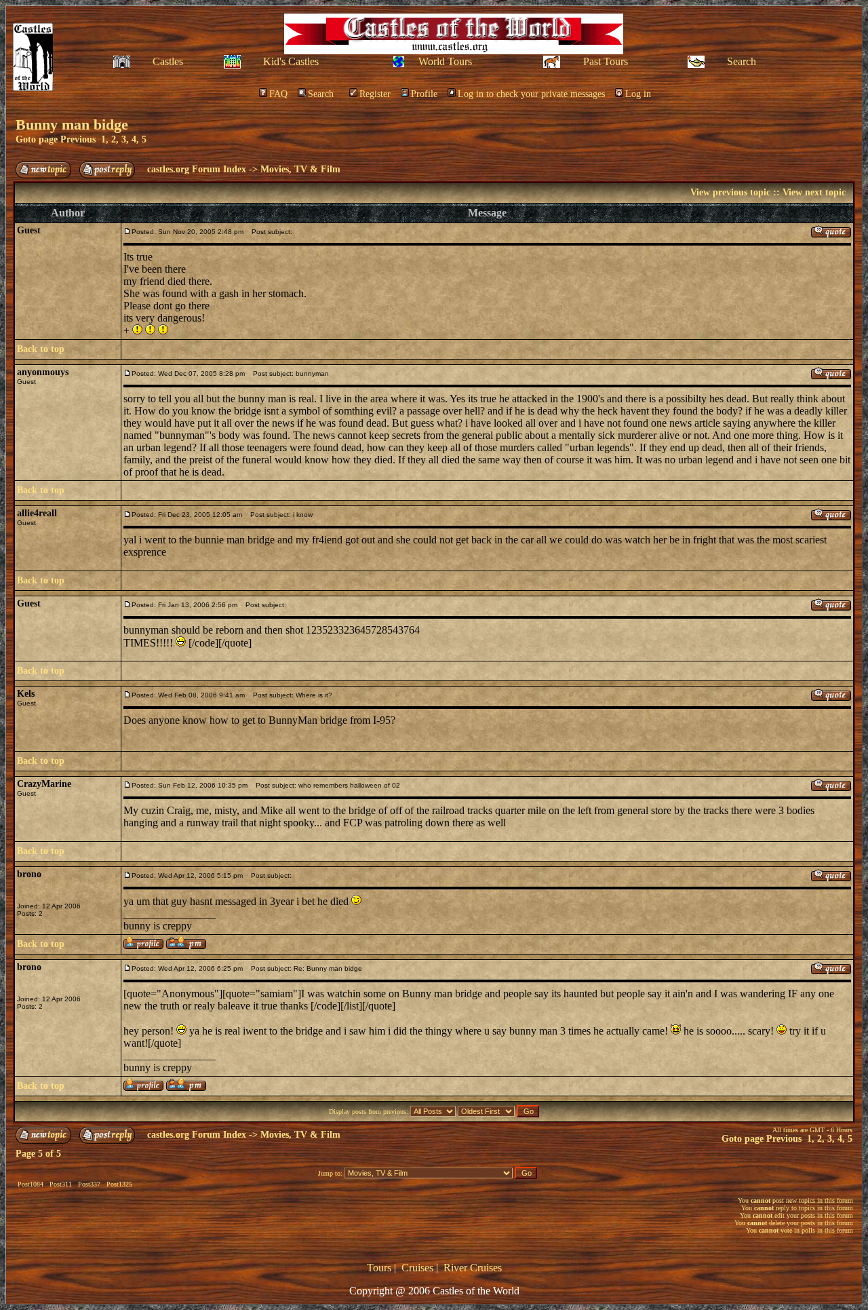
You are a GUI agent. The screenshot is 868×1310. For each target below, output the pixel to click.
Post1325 (119, 1184)
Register (375, 94)
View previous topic (730, 192)
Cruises (417, 1267)
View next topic (814, 192)
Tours (379, 1267)
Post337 (89, 1184)
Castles (168, 61)
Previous (78, 139)
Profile (424, 94)
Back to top (40, 349)
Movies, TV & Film (300, 169)
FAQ (278, 94)
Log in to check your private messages (531, 94)
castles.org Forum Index (196, 169)
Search (741, 61)
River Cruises (472, 1267)
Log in (638, 94)
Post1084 (30, 1184)
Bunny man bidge (72, 124)
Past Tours (605, 61)
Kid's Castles (291, 61)
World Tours (445, 61)
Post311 (61, 1184)
